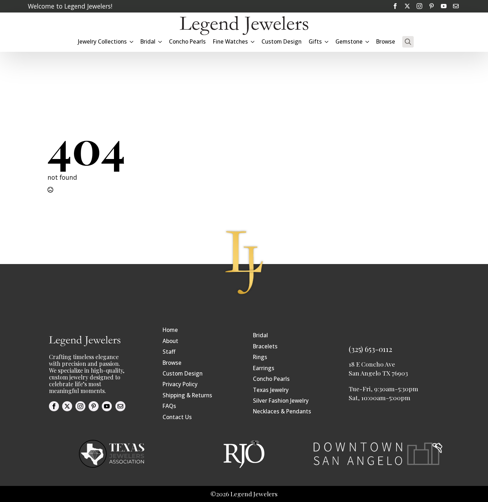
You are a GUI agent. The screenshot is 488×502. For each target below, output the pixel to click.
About (170, 341)
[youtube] (443, 6)
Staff (169, 352)
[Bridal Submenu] (160, 41)
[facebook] (395, 6)
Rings (260, 357)
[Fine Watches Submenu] (253, 41)
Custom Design (282, 41)
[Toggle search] (408, 42)
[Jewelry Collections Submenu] (132, 41)
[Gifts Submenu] (327, 41)
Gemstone (349, 41)
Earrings (263, 368)
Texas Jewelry (271, 390)
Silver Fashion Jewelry (281, 400)
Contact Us (177, 417)
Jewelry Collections (102, 41)
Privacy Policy (180, 384)
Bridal (260, 335)
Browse (385, 41)
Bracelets (265, 346)
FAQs (169, 406)
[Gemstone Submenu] (368, 41)
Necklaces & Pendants (282, 411)
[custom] (431, 6)
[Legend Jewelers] (244, 25)
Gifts (315, 41)
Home (170, 330)
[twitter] (407, 6)
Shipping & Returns (187, 395)
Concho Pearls (187, 41)
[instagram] (419, 6)
